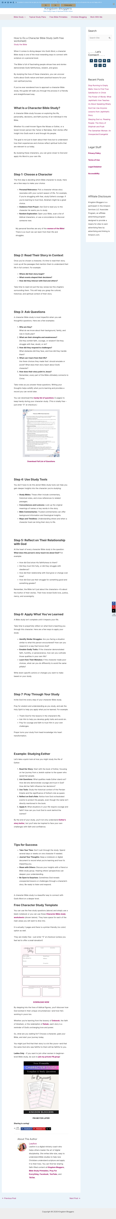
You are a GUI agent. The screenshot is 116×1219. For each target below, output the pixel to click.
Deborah (56, 1021)
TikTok (32, 1177)
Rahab (46, 1024)
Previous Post (9, 1198)
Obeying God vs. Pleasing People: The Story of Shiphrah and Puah (99, 123)
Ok (45, 5)
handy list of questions (44, 398)
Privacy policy (68, 5)
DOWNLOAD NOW (41, 1002)
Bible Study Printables (38, 1171)
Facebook (44, 1174)
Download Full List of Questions (41, 461)
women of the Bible (55, 228)
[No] (114, 4)
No (55, 5)
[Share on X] (114, 611)
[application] (25, 17)
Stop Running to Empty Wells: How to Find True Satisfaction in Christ (98, 89)
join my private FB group (49, 1057)
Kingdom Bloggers (58, 8)
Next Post (75, 1198)
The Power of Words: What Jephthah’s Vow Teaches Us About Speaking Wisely (99, 100)
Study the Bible (20, 44)
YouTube (53, 1174)
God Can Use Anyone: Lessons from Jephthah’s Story (98, 111)
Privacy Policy (94, 153)
